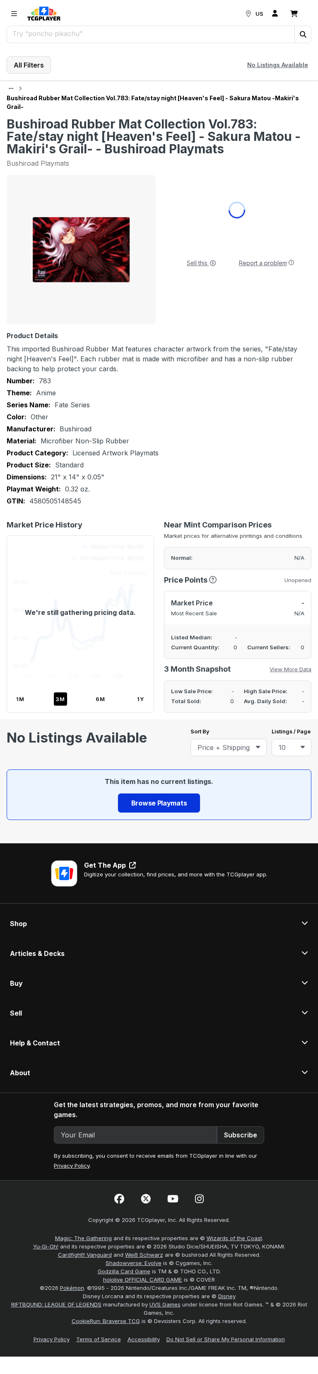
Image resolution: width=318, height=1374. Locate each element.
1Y (140, 699)
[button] (302, 34)
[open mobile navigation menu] (14, 13)
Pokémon (72, 1287)
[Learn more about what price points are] (213, 580)
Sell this (198, 262)
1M (20, 699)
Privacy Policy (71, 1165)
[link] (43, 14)
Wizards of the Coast (234, 1238)
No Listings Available (277, 64)
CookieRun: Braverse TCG (106, 1321)
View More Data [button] (290, 669)
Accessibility (144, 1339)
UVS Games (165, 1304)
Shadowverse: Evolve (133, 1263)
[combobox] (228, 747)
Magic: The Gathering (83, 1238)
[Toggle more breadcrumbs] (11, 89)
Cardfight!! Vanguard (85, 1254)
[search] (151, 33)
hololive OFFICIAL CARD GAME (142, 1279)
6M (100, 699)
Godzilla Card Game (124, 1271)
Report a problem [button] (263, 262)
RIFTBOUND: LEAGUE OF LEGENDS (56, 1304)
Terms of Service (98, 1339)
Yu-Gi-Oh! (45, 1246)
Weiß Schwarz (144, 1254)
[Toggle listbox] (258, 747)
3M (60, 699)
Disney (227, 1296)
